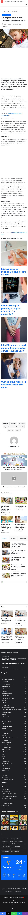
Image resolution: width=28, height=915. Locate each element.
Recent (13, 538)
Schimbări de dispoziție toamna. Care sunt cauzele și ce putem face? (18, 544)
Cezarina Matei (7, 24)
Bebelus (4, 700)
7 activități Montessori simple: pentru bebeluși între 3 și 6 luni (20, 621)
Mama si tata (6, 728)
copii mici (18, 838)
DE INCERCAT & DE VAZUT (10, 796)
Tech (3, 784)
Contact (14, 905)
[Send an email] (10, 24)
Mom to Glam (6, 744)
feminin (3, 843)
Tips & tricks (6, 751)
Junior (7, 11)
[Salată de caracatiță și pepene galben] (5, 822)
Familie (3, 719)
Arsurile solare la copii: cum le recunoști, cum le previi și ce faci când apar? (6, 527)
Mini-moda (6, 801)
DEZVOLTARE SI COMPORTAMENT (12, 709)
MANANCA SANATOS (8, 779)
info (24, 843)
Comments (23, 538)
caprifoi (6, 423)
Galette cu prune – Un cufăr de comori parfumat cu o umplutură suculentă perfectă (18, 567)
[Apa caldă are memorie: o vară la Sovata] (14, 822)
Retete (4, 714)
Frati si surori (6, 770)
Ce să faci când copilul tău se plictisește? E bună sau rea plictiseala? (18, 552)
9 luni (3, 677)
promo (11, 430)
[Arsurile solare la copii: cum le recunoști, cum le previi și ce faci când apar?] (7, 519)
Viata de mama (5, 807)
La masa (5, 775)
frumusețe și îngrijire (11, 843)
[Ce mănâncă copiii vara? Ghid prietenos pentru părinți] (21, 500)
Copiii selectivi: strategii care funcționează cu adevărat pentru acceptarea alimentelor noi (5, 508)
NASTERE (5, 681)
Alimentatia (6, 705)
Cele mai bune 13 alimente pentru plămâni (18, 558)
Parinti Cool (6, 733)
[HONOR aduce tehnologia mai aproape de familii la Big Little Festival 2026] (14, 828)
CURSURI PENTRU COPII (9, 794)
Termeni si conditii (7, 902)
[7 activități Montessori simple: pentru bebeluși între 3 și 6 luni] (21, 613)
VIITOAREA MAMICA (8, 698)
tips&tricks (24, 849)
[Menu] (2, 5)
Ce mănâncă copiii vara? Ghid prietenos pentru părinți (20, 506)
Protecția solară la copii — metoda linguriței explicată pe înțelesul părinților (21, 527)
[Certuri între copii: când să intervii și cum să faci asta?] (7, 613)
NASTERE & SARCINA (8, 684)
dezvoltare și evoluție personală (16, 841)
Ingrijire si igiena (7, 712)
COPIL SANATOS (14, 11)
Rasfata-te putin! (7, 747)
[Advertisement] (14, 63)
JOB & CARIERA (7, 742)
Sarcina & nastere (7, 693)
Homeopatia (19, 427)
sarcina (18, 849)
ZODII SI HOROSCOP (8, 803)
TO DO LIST (6, 695)
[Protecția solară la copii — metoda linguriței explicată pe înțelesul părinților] (21, 519)
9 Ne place (6, 789)
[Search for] (26, 5)
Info (3, 754)
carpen (14, 423)
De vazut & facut (7, 798)
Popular (4, 538)
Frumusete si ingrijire (8, 740)
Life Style (4, 782)
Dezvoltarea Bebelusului (9, 679)
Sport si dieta (6, 749)
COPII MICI (6, 761)
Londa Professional (16, 846)
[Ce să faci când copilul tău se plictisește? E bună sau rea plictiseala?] (6, 552)
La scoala (5, 777)
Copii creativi (6, 791)
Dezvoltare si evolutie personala (11, 737)
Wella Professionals (15, 851)
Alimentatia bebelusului (8, 707)
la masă (8, 846)
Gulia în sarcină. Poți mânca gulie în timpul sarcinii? (18, 574)
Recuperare (6, 688)
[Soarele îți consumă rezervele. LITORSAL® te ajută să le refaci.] (5, 817)
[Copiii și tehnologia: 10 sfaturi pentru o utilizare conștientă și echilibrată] (7, 631)
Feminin (4, 735)
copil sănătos (4, 841)
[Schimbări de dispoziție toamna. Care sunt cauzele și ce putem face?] (6, 545)
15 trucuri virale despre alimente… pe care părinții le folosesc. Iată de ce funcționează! (20, 639)
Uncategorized (5, 805)
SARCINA (5, 691)
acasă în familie (5, 838)
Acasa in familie (7, 721)
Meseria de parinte (7, 730)
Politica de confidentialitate (18, 902)
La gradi (5, 772)
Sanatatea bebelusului (8, 716)
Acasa (4, 758)
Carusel (22, 423)
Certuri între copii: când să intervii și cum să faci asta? (6, 620)
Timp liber (4, 786)
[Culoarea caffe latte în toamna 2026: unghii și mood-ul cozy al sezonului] (23, 817)
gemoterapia (9, 427)
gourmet (19, 843)
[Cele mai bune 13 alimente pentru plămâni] (6, 560)
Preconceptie (6, 686)
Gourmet (5, 723)
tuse (18, 430)
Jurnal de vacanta (7, 726)
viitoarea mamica (5, 851)
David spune (6, 765)
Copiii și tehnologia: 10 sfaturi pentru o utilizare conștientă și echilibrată (7, 638)
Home (4, 11)
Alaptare (5, 702)
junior (3, 846)
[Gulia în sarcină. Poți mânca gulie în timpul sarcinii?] (6, 575)
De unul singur (6, 768)
